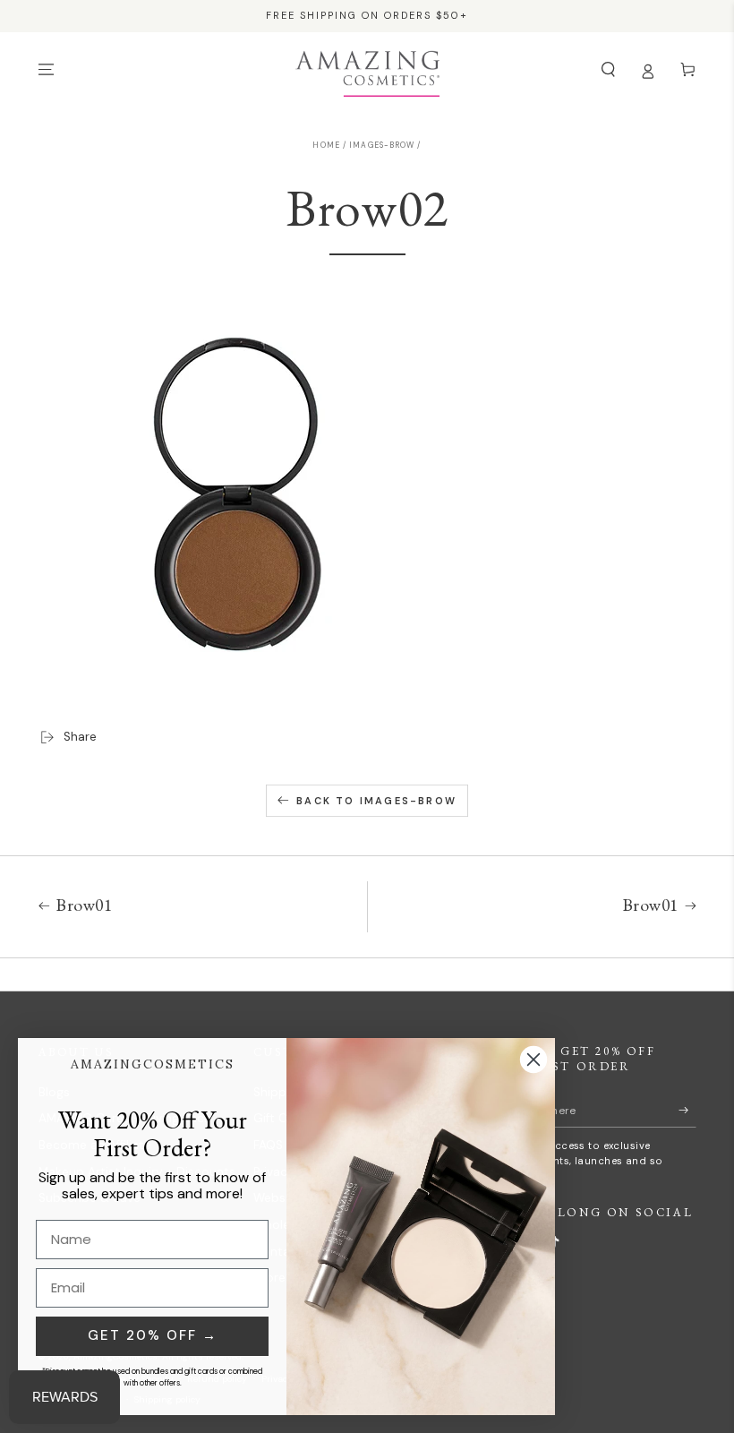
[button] (608, 69)
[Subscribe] (687, 1109)
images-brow (381, 145)
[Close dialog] (533, 1059)
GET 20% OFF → (153, 1335)
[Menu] (46, 69)
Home (325, 145)
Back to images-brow (376, 800)
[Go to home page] (367, 70)
